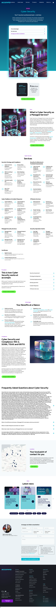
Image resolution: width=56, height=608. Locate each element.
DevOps (16, 591)
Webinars (44, 572)
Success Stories (46, 571)
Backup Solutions (18, 600)
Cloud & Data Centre (19, 576)
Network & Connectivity (19, 574)
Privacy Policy (42, 556)
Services (28, 2)
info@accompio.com (32, 553)
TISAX (46, 309)
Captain (30, 572)
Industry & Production (33, 580)
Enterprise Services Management (18, 589)
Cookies (44, 590)
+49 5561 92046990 (5, 593)
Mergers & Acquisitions (33, 595)
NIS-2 (34, 309)
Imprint (44, 585)
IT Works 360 (31, 571)
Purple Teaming (38, 132)
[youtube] (5, 591)
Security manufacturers (9, 322)
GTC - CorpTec (45, 598)
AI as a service (17, 582)
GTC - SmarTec (45, 601)
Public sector (31, 577)
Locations (12, 2)
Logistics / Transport (33, 579)
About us (48, 2)
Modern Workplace (18, 577)
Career (30, 596)
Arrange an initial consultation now (30, 559)
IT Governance (17, 592)
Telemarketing (17, 596)
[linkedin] (3, 591)
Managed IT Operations (19, 579)
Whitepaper (45, 574)
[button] (53, 498)
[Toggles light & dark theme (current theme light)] (53, 2)
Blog (44, 576)
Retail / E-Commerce (32, 582)
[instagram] (2, 591)
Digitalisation (17, 586)
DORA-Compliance (40, 309)
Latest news (20, 2)
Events (44, 579)
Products (34, 2)
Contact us (31, 601)
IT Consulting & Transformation (21, 572)
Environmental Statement (47, 588)
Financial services (32, 583)
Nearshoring (17, 598)
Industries (41, 2)
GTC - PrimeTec (45, 600)
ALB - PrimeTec (45, 592)
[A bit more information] (17, 505)
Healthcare (31, 585)
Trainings (30, 598)
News (44, 577)
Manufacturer (31, 600)
